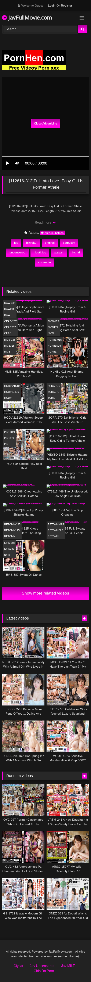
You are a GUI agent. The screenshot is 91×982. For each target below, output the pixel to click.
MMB (7, 351)
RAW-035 (9, 303)
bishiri (76, 252)
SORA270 (53, 391)
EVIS (7, 554)
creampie (44, 262)
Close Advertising (45, 123)
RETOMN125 (12, 530)
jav (16, 242)
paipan (58, 252)
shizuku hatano (53, 232)
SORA (51, 397)
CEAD (7, 333)
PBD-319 (9, 432)
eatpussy (69, 242)
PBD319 (9, 438)
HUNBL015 (54, 345)
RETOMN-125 (12, 524)
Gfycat (18, 966)
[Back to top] (78, 969)
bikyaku (31, 242)
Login (51, 5)
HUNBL (52, 351)
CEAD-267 (10, 321)
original (50, 242)
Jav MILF (68, 966)
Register (66, 5)
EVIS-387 (9, 542)
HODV (8, 397)
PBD (7, 444)
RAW (7, 314)
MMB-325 (9, 339)
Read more (43, 222)
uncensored (17, 252)
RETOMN (9, 536)
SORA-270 (54, 386)
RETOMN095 (55, 530)
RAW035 (9, 308)
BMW (51, 333)
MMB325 (9, 345)
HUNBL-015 (55, 339)
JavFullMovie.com (29, 17)
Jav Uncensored (42, 966)
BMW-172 (53, 321)
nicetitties (40, 252)
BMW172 (53, 327)
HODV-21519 (12, 386)
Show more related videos (45, 593)
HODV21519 (11, 391)
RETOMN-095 (56, 524)
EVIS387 (9, 548)
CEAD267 (10, 327)
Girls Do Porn (44, 971)
